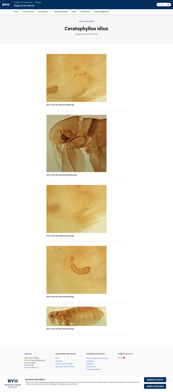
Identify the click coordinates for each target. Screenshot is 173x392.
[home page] (5, 5)
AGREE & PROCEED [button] (155, 386)
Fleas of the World (24, 5)
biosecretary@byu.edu (31, 367)
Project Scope (28, 12)
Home (16, 12)
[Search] (168, 4)
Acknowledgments (101, 12)
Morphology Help (60, 12)
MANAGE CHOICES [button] (155, 379)
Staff (74, 12)
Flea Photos (85, 12)
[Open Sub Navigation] (50, 11)
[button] (170, 379)
